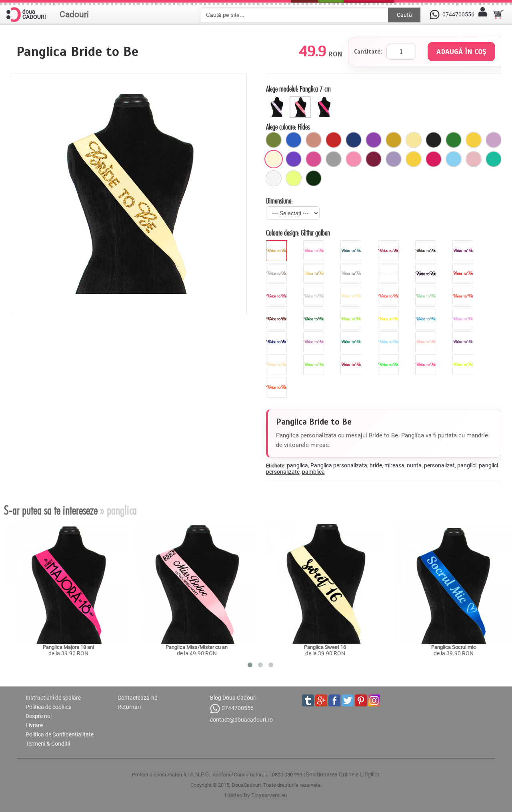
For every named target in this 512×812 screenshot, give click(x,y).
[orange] (463, 289)
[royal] (293, 140)
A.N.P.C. (200, 774)
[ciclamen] (313, 159)
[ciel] (453, 159)
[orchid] (314, 334)
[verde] (453, 140)
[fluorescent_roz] (426, 357)
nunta (414, 465)
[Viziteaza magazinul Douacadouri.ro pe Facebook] (334, 700)
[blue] (426, 312)
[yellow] (389, 312)
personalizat (439, 465)
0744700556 (238, 708)
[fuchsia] (433, 159)
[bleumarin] (353, 140)
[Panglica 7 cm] (301, 99)
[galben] (473, 140)
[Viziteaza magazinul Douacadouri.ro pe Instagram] (374, 700)
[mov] (373, 140)
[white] (389, 266)
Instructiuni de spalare (53, 697)
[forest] (314, 312)
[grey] (314, 289)
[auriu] (393, 140)
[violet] (293, 159)
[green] (351, 312)
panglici (466, 465)
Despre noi (39, 716)
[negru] (433, 140)
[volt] (293, 178)
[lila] (493, 140)
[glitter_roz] (314, 243)
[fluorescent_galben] (463, 357)
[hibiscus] (389, 289)
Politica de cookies (48, 707)
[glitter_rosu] (389, 243)
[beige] (351, 289)
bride (376, 465)
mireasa (394, 465)
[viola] (463, 334)
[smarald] (313, 178)
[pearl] (277, 357)
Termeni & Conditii (48, 743)
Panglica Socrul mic (453, 647)
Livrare (34, 725)
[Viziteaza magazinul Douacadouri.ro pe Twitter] (348, 700)
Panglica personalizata (338, 465)
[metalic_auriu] (314, 266)
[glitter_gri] (277, 266)
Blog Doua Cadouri (233, 697)
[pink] (277, 289)
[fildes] (273, 159)
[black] (426, 266)
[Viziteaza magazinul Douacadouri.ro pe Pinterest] (361, 700)
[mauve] (463, 312)
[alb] (273, 178)
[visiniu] (373, 159)
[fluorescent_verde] (389, 357)
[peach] (426, 334)
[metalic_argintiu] (351, 266)
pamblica (313, 472)
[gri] (333, 159)
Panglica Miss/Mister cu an (197, 647)
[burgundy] (351, 357)
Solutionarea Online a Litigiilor (343, 774)
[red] (463, 266)
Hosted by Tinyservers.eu (256, 795)
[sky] (389, 334)
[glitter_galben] (277, 243)
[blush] (313, 140)
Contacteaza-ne (137, 697)
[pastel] (393, 159)
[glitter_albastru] (351, 243)
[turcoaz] (493, 159)
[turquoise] (351, 334)
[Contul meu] (482, 14)
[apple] (314, 357)
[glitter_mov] (463, 243)
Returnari (129, 707)
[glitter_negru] (426, 243)
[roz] (353, 159)
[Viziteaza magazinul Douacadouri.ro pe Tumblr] (308, 700)
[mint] (426, 289)
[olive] (273, 140)
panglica (297, 465)
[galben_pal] (413, 140)
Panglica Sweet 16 (325, 647)
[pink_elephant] (473, 159)
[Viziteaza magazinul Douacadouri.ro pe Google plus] (321, 700)
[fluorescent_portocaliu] (277, 380)
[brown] (277, 312)
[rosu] (333, 140)
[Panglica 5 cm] (278, 99)
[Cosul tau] (498, 14)
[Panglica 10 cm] (325, 99)
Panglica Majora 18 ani (68, 647)
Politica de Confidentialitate (60, 734)
